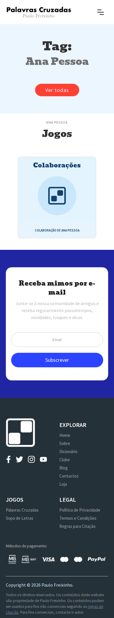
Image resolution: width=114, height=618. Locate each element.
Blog (63, 468)
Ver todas (57, 90)
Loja (63, 484)
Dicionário (68, 451)
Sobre (64, 443)
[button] (100, 12)
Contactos (69, 476)
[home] (39, 12)
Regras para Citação (77, 526)
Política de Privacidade (79, 510)
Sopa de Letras (19, 518)
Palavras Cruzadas (22, 510)
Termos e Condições (77, 518)
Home (64, 435)
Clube (64, 459)
